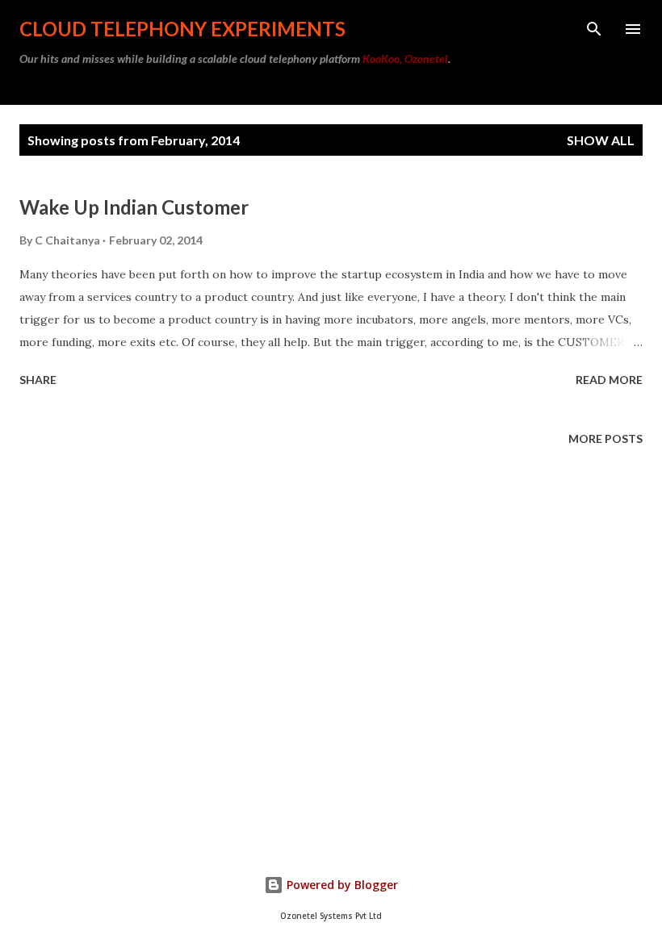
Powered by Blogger (340, 884)
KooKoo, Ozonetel (405, 58)
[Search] (594, 29)
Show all (601, 140)
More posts (605, 438)
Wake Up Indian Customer (134, 207)
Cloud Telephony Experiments (182, 28)
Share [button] (38, 379)
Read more (609, 379)
